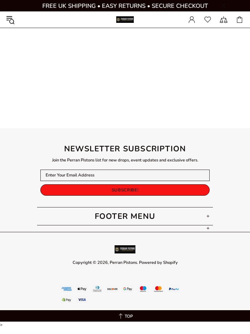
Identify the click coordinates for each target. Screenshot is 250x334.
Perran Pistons (125, 19)
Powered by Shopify (158, 263)
